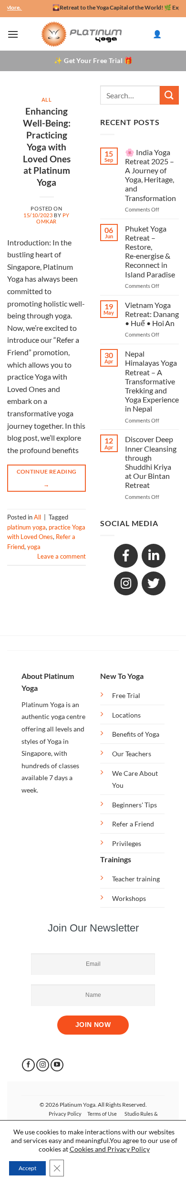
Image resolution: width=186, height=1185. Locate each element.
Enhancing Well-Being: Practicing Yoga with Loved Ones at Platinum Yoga (47, 147)
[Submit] (169, 95)
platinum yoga (26, 527)
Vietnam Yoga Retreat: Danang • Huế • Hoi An (152, 314)
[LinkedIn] (153, 556)
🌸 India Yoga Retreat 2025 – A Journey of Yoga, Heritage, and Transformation (150, 175)
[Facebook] (126, 556)
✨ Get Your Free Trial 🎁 (93, 60)
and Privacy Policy (122, 1149)
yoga (34, 546)
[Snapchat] (126, 583)
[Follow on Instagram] (42, 1065)
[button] (13, 34)
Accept (27, 1168)
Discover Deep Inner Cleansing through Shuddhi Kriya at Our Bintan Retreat (150, 461)
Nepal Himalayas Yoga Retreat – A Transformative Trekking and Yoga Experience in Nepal (152, 381)
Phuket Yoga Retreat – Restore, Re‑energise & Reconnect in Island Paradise (150, 251)
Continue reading (47, 477)
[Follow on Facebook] (28, 1065)
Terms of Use (102, 1114)
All (46, 99)
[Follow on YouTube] (57, 1065)
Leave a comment (61, 556)
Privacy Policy (65, 1114)
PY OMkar (53, 218)
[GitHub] (153, 583)
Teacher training (136, 879)
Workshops (129, 898)
